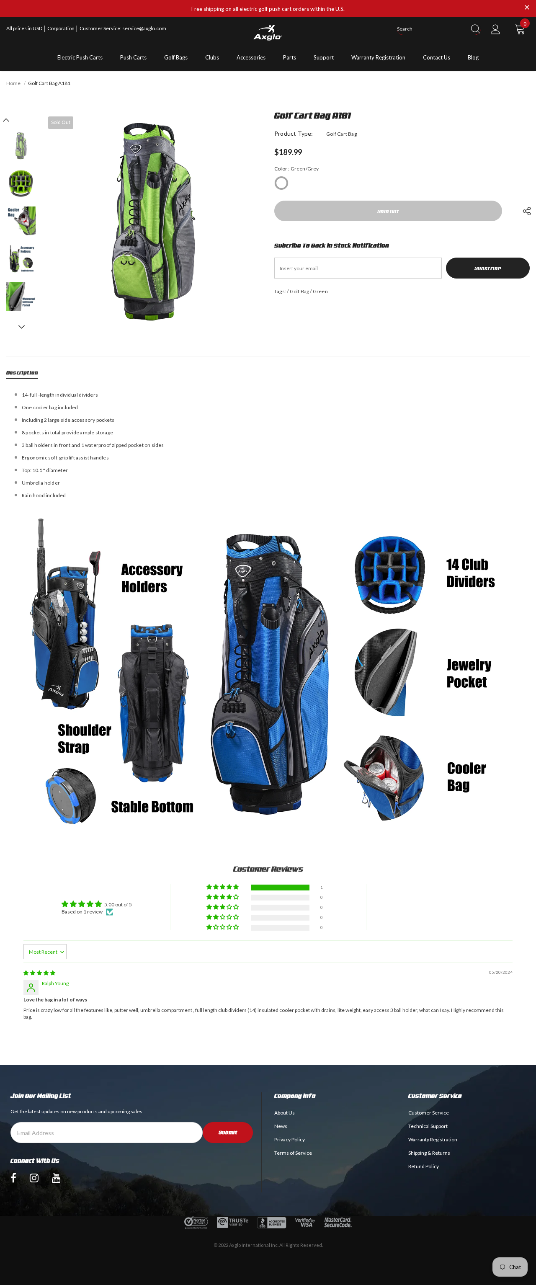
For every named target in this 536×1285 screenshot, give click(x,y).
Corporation (61, 28)
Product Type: (293, 133)
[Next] (20, 326)
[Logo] (267, 33)
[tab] (22, 374)
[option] (153, 221)
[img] (39, 973)
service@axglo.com (144, 28)
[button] (223, 887)
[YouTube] (56, 1177)
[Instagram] (34, 1177)
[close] (527, 8)
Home (13, 83)
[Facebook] (13, 1177)
